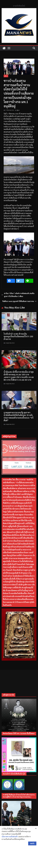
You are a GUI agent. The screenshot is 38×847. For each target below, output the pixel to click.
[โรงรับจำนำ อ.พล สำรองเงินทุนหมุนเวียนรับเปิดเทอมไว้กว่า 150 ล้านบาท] (19, 313)
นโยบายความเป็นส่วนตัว (10, 836)
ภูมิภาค (5, 76)
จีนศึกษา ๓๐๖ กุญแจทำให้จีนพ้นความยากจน (18, 301)
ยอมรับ (32, 843)
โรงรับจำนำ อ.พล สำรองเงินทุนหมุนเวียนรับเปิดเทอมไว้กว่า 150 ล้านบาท (18, 336)
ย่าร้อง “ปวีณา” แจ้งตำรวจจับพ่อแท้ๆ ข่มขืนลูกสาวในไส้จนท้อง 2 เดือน (19, 294)
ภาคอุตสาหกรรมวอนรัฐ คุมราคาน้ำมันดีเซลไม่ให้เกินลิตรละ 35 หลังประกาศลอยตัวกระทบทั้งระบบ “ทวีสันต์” (18, 416)
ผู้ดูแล (18, 110)
